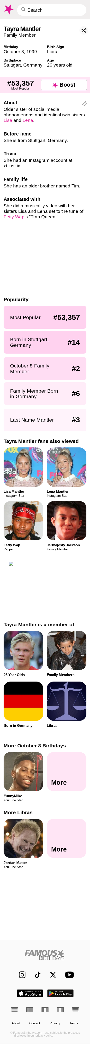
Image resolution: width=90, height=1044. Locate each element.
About (16, 1023)
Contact (34, 1023)
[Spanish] (14, 1009)
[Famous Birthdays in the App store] (30, 993)
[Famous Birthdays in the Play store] (60, 993)
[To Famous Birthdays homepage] (8, 9)
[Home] (45, 954)
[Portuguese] (29, 1009)
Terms (74, 1023)
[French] (45, 1009)
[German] (75, 1009)
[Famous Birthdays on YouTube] (68, 975)
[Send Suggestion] (84, 104)
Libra (52, 51)
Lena (28, 120)
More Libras (18, 812)
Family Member (20, 35)
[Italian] (60, 1009)
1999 (31, 51)
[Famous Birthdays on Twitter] (50, 974)
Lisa (8, 120)
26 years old (59, 65)
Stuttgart (12, 65)
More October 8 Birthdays (35, 745)
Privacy (55, 1023)
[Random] (83, 30)
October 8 (14, 51)
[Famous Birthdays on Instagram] (19, 974)
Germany (32, 65)
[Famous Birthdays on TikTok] (35, 974)
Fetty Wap (14, 216)
